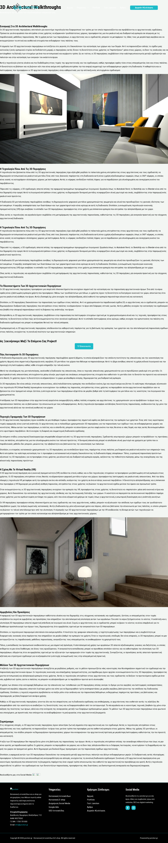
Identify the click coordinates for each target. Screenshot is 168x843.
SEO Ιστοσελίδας (56, 811)
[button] (87, 8)
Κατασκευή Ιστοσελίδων (60, 796)
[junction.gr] (25, 7)
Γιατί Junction (93, 803)
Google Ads (54, 807)
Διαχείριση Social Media (59, 803)
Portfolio (91, 800)
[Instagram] (133, 808)
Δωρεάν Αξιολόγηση (96, 811)
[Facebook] (128, 808)
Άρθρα (90, 807)
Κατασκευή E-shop (57, 800)
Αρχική (90, 796)
